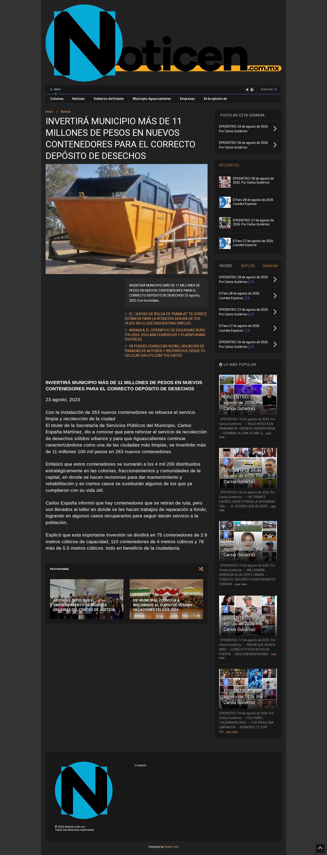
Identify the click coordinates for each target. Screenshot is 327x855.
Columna (56, 98)
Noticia (66, 111)
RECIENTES (229, 165)
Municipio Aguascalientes (152, 98)
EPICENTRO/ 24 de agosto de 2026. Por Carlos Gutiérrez (243, 696)
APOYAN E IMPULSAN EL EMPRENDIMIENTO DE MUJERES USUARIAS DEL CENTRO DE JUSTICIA (84, 605)
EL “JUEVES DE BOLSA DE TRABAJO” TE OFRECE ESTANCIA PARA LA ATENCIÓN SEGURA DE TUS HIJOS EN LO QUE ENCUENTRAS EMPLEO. (166, 318)
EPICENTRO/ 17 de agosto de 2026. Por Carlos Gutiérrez (243, 623)
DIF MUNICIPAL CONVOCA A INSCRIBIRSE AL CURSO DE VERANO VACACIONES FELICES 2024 (162, 605)
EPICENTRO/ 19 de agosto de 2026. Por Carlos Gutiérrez (243, 549)
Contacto (140, 765)
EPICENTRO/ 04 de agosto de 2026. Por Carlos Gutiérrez (243, 475)
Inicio (49, 111)
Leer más (240, 584)
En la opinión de (215, 98)
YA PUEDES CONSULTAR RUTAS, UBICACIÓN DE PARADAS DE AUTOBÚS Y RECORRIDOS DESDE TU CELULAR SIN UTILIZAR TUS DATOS (165, 351)
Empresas (187, 98)
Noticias (78, 98)
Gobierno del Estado (109, 98)
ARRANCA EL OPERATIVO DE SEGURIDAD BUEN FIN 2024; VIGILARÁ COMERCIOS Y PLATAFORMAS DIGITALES (165, 335)
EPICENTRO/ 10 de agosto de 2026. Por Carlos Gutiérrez (243, 402)
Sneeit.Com (171, 846)
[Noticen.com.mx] (163, 79)
